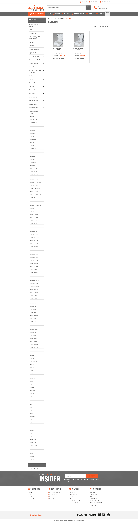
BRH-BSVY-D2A (33, 324)
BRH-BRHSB (32, 159)
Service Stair (33, 83)
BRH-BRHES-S (33, 133)
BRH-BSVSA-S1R (34, 246)
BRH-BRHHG (33, 139)
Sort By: (96, 26)
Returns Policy (53, 494)
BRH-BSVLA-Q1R (34, 185)
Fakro (30, 30)
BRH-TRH (32, 456)
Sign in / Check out (75, 501)
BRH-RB (31, 428)
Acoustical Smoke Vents (34, 25)
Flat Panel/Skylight (35, 56)
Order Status (94, 2)
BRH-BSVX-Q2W (34, 315)
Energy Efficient (34, 49)
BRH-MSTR (32, 416)
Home (51, 18)
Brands (57, 14)
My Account (73, 492)
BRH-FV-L (32, 387)
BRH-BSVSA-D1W (34, 232)
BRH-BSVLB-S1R (33, 220)
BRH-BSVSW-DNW (34, 281)
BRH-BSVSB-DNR (34, 255)
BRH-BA (31, 113)
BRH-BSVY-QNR (34, 347)
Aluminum (32, 42)
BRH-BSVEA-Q (33, 171)
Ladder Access (33, 63)
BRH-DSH (32, 364)
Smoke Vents (33, 90)
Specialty (32, 93)
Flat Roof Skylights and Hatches (34, 38)
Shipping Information (54, 496)
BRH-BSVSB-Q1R (34, 257)
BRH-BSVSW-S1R (34, 289)
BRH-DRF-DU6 (33, 361)
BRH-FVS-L (32, 393)
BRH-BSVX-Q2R (33, 312)
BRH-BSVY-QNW (34, 350)
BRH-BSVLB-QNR (34, 217)
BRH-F (31, 384)
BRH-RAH (32, 425)
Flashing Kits (33, 33)
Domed (31, 46)
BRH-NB (31, 419)
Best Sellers (32, 496)
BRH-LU (31, 407)
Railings (31, 76)
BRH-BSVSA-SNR (34, 249)
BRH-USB (32, 459)
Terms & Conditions (54, 492)
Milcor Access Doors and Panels (35, 71)
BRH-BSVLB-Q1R (34, 214)
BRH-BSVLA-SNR (34, 203)
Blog (30, 494)
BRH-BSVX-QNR (34, 318)
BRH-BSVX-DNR (33, 304)
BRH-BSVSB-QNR (34, 260)
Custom (66, 14)
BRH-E (31, 373)
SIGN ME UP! (91, 476)
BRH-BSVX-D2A (33, 295)
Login (108, 2)
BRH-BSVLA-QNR (34, 191)
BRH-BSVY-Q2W (34, 344)
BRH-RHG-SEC (33, 445)
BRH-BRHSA (33, 157)
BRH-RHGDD (33, 448)
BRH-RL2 (32, 451)
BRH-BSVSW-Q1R (34, 283)
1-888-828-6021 (94, 498)
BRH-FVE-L (32, 390)
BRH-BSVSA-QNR (34, 243)
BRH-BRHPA (33, 148)
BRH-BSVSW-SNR (34, 292)
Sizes (49, 14)
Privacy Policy (52, 498)
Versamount (33, 104)
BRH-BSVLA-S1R (34, 197)
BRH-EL (31, 381)
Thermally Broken (34, 100)
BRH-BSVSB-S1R (34, 263)
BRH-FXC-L (32, 399)
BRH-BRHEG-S (33, 128)
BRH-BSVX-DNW (34, 306)
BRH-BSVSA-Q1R (34, 240)
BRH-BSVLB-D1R (34, 208)
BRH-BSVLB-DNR (34, 211)
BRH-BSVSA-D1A (34, 226)
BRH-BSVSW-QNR (34, 286)
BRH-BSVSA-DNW (34, 237)
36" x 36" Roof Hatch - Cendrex (58, 49)
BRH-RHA (32, 436)
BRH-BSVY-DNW (34, 335)
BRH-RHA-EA (33, 439)
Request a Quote (78, 14)
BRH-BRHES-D (33, 131)
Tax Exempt (84, 2)
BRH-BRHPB (32, 151)
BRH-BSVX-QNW (34, 321)
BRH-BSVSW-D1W (34, 275)
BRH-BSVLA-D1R (34, 174)
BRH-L (31, 405)
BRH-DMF (32, 358)
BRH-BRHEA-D (33, 119)
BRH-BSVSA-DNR (34, 234)
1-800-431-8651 (103, 8)
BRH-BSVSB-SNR (34, 266)
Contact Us (32, 498)
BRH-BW (32, 353)
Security (31, 79)
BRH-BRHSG (33, 162)
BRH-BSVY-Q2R (33, 341)
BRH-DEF (32, 356)
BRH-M (31, 413)
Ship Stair (32, 86)
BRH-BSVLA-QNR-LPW (35, 194)
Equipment (32, 53)
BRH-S (31, 454)
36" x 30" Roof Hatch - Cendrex (79, 49)
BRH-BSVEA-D (33, 168)
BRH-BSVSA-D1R (34, 229)
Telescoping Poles (34, 97)
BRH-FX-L (32, 396)
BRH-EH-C (32, 379)
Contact (101, 14)
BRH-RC (32, 431)
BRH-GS (32, 402)
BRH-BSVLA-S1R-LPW (35, 200)
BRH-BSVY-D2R (33, 327)
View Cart (72, 498)
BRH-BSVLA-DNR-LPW (35, 182)
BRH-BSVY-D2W (34, 330)
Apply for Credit (74, 503)
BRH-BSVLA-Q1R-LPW (35, 188)
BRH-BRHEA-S (33, 122)
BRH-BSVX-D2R (33, 298)
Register (103, 2)
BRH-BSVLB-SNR (34, 223)
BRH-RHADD (33, 442)
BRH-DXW (32, 370)
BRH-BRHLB (32, 145)
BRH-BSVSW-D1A (34, 269)
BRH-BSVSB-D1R (34, 252)
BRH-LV (31, 410)
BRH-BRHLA (32, 142)
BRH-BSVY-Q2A (34, 338)
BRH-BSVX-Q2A (34, 309)
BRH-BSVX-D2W (34, 301)
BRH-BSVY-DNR (33, 332)
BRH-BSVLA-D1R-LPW (35, 177)
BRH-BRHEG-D (33, 125)
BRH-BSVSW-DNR (34, 278)
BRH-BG (32, 116)
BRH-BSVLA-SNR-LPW (35, 206)
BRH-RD (31, 433)
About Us (91, 14)
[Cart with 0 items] (107, 13)
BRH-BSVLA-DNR (34, 180)
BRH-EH (31, 376)
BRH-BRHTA (33, 165)
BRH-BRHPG (33, 154)
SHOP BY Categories (37, 13)
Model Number (33, 111)
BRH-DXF (32, 367)
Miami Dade (33, 67)
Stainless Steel (33, 108)
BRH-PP (31, 422)
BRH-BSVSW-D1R (34, 272)
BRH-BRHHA (33, 136)
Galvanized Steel (34, 60)
